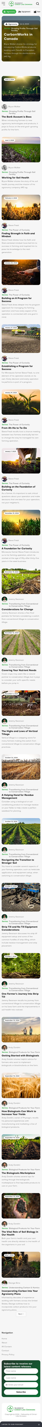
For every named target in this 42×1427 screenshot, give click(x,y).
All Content (7, 1347)
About (4, 1343)
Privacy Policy (8, 1355)
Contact (5, 1351)
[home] (20, 3)
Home (4, 1339)
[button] (3, 3)
